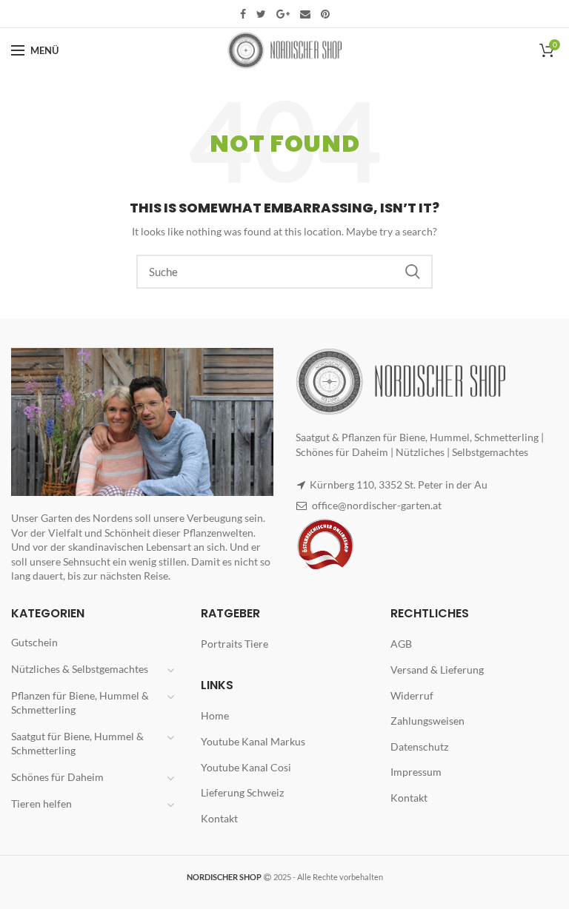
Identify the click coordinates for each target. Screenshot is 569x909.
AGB (401, 643)
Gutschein (34, 642)
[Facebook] (243, 14)
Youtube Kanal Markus (253, 741)
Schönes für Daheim (57, 777)
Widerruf (411, 695)
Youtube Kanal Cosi (246, 767)
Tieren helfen (41, 803)
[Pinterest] (325, 14)
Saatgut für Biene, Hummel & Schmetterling (77, 743)
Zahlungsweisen (427, 720)
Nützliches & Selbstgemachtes (79, 669)
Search (412, 272)
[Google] (283, 14)
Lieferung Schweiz (242, 792)
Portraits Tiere (234, 643)
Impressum (416, 771)
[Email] (305, 14)
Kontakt (219, 818)
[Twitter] (261, 14)
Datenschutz (419, 746)
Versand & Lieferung (437, 669)
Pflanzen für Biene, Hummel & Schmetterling (80, 703)
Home (215, 715)
